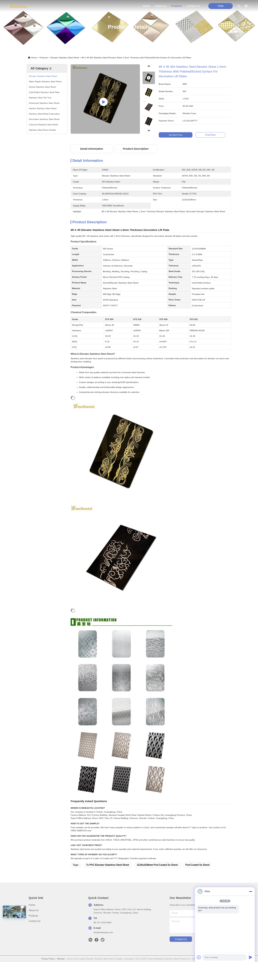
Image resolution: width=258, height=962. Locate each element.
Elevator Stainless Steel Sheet (65, 57)
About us (34, 910)
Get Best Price (175, 135)
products (176, 5)
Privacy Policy (48, 959)
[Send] (250, 957)
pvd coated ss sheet (197, 865)
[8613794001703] (102, 940)
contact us (193, 5)
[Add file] (199, 957)
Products (44, 57)
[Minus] (250, 891)
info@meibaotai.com (103, 932)
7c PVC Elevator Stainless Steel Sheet (107, 865)
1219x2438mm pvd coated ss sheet (157, 865)
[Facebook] (96, 940)
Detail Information (91, 148)
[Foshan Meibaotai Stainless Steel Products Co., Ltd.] (18, 6)
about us (160, 5)
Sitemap (61, 959)
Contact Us (34, 921)
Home (146, 5)
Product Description (136, 148)
